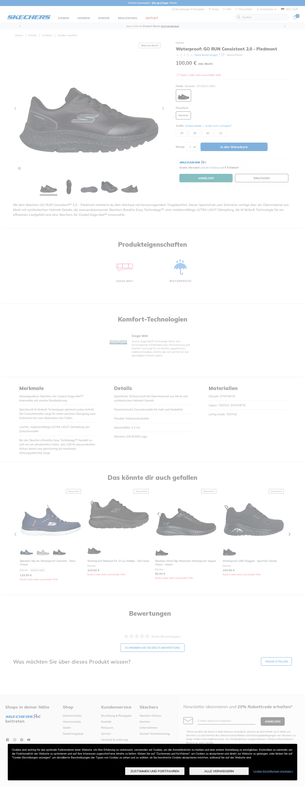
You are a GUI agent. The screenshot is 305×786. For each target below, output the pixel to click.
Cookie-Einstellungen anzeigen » (273, 771)
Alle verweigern (219, 771)
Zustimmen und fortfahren (154, 771)
